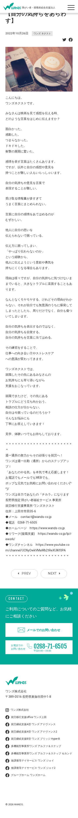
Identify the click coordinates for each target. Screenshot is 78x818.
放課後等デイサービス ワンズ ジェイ (32, 760)
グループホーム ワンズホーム (28, 775)
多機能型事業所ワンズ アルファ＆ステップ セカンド (41, 753)
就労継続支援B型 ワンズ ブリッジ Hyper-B (35, 738)
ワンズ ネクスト (42, 33)
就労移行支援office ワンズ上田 (29, 717)
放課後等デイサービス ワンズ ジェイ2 (33, 767)
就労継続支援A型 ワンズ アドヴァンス (33, 724)
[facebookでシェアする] (71, 40)
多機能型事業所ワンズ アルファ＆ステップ (36, 746)
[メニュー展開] (72, 6)
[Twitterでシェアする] (64, 40)
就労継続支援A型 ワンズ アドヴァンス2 (34, 731)
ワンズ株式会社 (20, 709)
